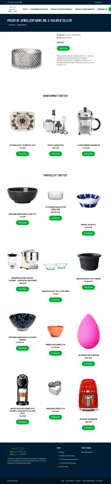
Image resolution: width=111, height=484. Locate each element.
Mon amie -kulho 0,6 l (88, 225)
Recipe (25, 9)
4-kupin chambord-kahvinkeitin (88, 145)
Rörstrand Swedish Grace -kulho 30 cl (22, 214)
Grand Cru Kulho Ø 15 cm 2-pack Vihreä (55, 291)
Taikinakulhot (21, 25)
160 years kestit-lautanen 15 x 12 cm (22, 145)
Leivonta (12, 25)
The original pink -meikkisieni (88, 355)
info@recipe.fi (98, 2)
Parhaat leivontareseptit (85, 9)
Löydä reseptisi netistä (39, 9)
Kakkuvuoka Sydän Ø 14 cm (55, 408)
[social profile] (20, 2)
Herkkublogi (102, 9)
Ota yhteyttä (70, 481)
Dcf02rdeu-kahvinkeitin (88, 419)
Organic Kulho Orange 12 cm (55, 344)
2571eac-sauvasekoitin (56, 145)
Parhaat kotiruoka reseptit (61, 9)
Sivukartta (99, 481)
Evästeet (78, 481)
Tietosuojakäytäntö (88, 481)
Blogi (62, 481)
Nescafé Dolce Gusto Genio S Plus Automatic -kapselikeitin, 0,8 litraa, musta (22, 410)
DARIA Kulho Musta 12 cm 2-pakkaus (88, 279)
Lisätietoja (63, 48)
